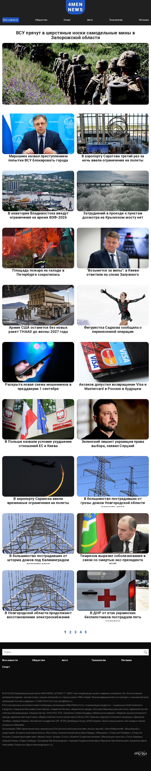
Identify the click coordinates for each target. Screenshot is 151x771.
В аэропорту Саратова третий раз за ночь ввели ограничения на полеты (113, 158)
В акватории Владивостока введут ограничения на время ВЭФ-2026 (38, 215)
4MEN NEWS (75, 7)
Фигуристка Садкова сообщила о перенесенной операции (113, 329)
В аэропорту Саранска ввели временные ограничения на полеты (38, 501)
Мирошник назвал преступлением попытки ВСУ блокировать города (38, 158)
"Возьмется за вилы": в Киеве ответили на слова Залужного (113, 272)
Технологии (116, 20)
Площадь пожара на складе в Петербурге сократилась (38, 272)
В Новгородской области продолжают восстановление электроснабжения (38, 615)
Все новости (10, 20)
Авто (90, 20)
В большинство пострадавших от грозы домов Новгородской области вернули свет (113, 502)
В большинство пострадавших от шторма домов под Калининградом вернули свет (38, 559)
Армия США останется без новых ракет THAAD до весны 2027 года (38, 329)
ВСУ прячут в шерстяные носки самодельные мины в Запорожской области (75, 35)
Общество (41, 20)
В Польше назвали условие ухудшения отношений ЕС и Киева (38, 444)
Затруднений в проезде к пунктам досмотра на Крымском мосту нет (112, 215)
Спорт (67, 20)
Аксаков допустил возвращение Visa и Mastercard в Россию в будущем (112, 386)
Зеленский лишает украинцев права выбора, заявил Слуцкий (113, 444)
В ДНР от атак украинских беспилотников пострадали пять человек (112, 616)
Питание (144, 20)
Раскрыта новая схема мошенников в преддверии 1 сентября (38, 386)
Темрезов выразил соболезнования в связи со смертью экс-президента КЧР (113, 559)
